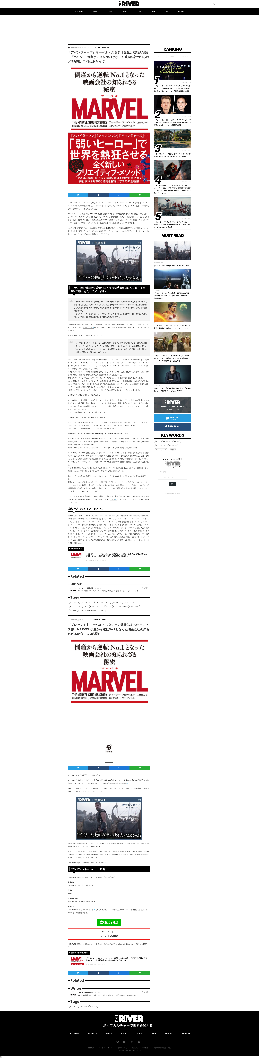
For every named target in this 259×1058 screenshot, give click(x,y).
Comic (139, 11)
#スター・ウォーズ (161, 450)
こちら (112, 499)
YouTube (186, 1034)
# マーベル (73, 610)
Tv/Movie (106, 47)
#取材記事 (173, 450)
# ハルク (109, 606)
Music (111, 11)
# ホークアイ (135, 606)
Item (166, 11)
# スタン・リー (117, 602)
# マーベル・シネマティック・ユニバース (92, 610)
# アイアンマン (74, 602)
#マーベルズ (166, 441)
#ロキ (157, 441)
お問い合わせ (122, 1048)
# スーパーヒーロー (76, 606)
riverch (139, 1050)
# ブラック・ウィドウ (121, 606)
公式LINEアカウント (85, 910)
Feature (96, 47)
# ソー (87, 606)
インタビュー (87, 327)
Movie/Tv (95, 11)
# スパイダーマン (130, 602)
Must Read (79, 11)
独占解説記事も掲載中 (119, 783)
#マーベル (176, 441)
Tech (153, 11)
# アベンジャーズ (87, 602)
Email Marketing (169, 493)
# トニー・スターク (97, 606)
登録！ (173, 484)
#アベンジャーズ (160, 446)
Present (181, 11)
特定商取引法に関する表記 (162, 1048)
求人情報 (145, 1048)
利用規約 (91, 1048)
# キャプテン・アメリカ (103, 602)
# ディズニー (74, 1006)
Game (125, 11)
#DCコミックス (173, 446)
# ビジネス (84, 1006)
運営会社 (135, 1048)
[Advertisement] (129, 28)
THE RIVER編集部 (76, 47)
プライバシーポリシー (106, 1048)
